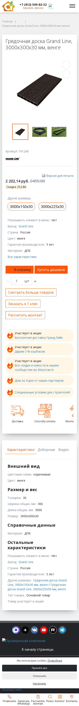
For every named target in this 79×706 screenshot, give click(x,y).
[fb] (16, 630)
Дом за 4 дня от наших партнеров (39, 380)
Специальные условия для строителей (42, 392)
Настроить (39, 683)
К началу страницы (38, 649)
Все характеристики (22, 257)
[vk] (34, 630)
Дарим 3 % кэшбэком (30, 351)
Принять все (39, 668)
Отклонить (39, 676)
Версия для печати (60, 176)
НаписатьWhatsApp (23, 702)
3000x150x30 (21, 206)
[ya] (25, 630)
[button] (33, 4)
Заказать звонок (33, 8)
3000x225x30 (52, 206)
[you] (43, 630)
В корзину (22, 269)
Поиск (50, 700)
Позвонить (9, 700)
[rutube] (53, 630)
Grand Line (26, 226)
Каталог (60, 700)
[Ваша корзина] (61, 6)
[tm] (62, 630)
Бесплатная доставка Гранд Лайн (39, 338)
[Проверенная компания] (23, 640)
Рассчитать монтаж (38, 702)
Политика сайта (12, 689)
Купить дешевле (51, 269)
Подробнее (55, 660)
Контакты (72, 700)
